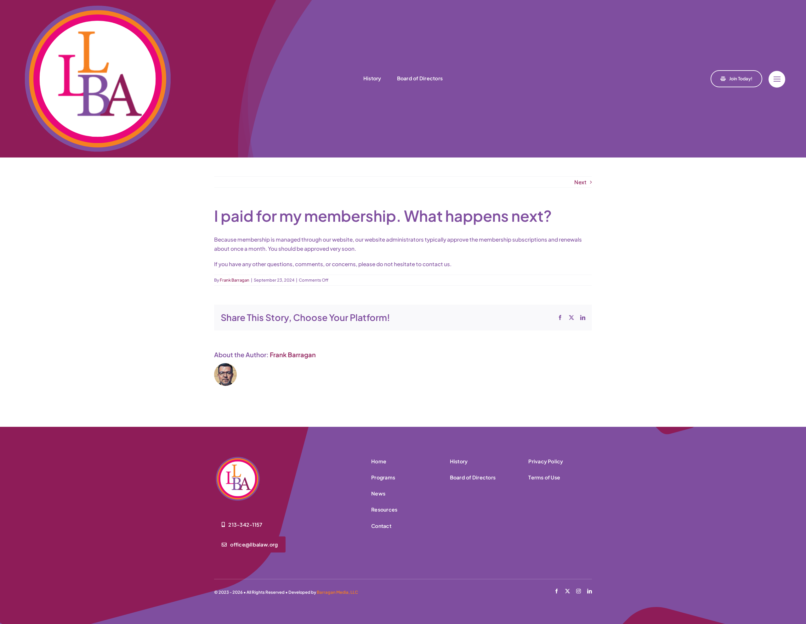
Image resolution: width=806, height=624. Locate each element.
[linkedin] (589, 591)
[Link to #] (777, 79)
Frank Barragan (234, 280)
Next (580, 182)
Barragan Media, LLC (337, 592)
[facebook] (556, 591)
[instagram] (578, 591)
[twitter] (567, 591)
